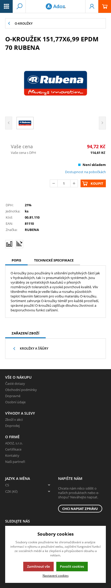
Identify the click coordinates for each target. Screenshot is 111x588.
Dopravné (12, 396)
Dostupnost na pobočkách (85, 172)
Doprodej (12, 425)
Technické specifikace (54, 260)
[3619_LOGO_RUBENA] (55, 83)
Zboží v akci (14, 419)
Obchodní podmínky (21, 389)
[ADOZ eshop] (55, 6)
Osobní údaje (15, 402)
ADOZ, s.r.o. (14, 443)
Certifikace (13, 449)
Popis (16, 260)
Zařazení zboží (25, 333)
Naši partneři (15, 461)
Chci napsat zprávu (80, 508)
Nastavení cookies (56, 575)
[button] (6, 6)
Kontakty (12, 455)
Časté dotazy (15, 383)
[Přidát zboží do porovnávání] (9, 244)
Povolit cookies (72, 566)
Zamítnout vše (38, 566)
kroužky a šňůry (34, 348)
